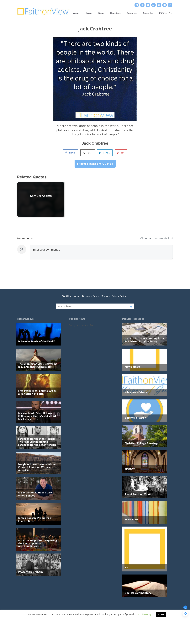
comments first (163, 238)
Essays (89, 13)
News (101, 13)
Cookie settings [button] (145, 614)
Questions (115, 13)
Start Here (67, 296)
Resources (132, 13)
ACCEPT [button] (161, 614)
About (76, 13)
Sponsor (105, 296)
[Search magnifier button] (131, 306)
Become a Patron (90, 296)
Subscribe (148, 13)
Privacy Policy (119, 296)
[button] (170, 13)
